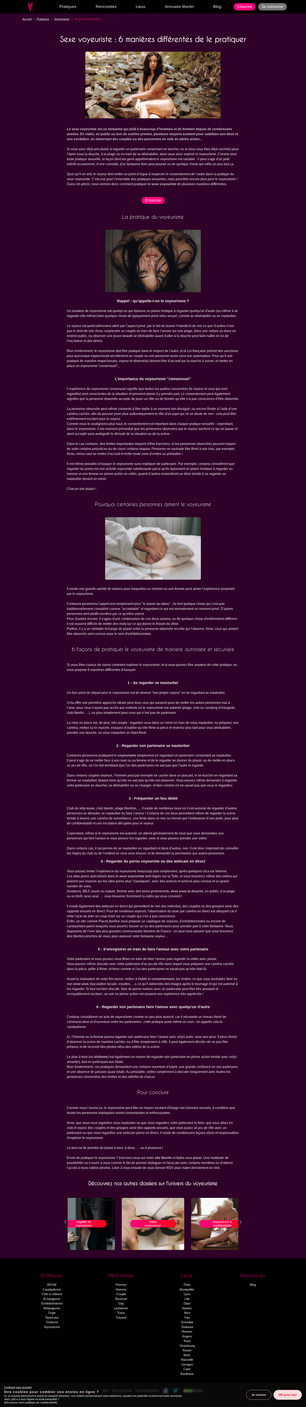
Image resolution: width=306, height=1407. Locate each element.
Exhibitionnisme (52, 1303)
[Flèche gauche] (65, 1221)
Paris (187, 1284)
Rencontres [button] (106, 6)
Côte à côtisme (52, 1294)
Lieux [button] (141, 6)
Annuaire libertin (179, 6)
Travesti (121, 1317)
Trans (121, 1313)
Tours (187, 1341)
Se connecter (272, 7)
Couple (121, 1294)
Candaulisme (52, 1289)
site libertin (163, 1158)
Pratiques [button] (67, 6)
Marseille (187, 1359)
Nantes (187, 1308)
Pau (187, 1317)
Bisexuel (121, 1299)
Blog (217, 6)
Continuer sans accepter (18, 1387)
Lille (187, 1299)
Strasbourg (187, 1345)
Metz (187, 1355)
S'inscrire (244, 7)
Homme (121, 1289)
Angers (187, 1336)
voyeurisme (127, 755)
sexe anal (80, 984)
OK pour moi (288, 1394)
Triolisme (52, 1322)
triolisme (101, 1057)
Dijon (187, 1303)
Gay (121, 1303)
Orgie (52, 1313)
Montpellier (187, 1289)
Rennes (187, 1331)
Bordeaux (187, 1374)
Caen (187, 1369)
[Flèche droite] (240, 1221)
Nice (187, 1313)
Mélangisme (52, 1308)
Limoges (187, 1364)
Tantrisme (51, 1317)
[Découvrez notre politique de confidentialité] (30, 1402)
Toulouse (187, 1327)
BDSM (51, 1284)
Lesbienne (121, 1308)
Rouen (187, 1350)
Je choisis (258, 1394)
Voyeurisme (52, 1327)
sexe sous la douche (187, 891)
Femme (121, 1284)
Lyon (187, 1294)
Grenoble (187, 1322)
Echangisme (51, 1299)
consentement (163, 979)
